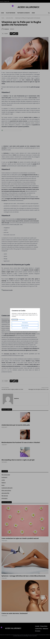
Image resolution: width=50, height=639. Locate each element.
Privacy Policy (22, 319)
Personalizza (25, 322)
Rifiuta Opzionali (25, 325)
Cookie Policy (15, 319)
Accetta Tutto (25, 327)
